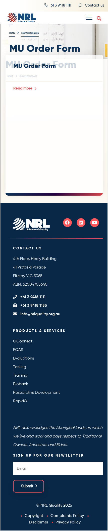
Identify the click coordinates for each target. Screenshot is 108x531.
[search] (99, 18)
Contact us (94, 5)
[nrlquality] (20, 18)
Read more (22, 88)
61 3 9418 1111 (61, 5)
